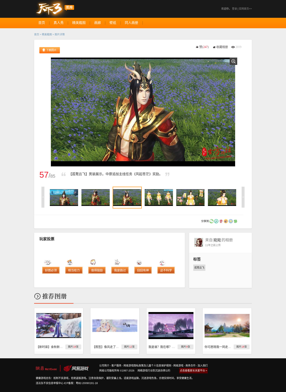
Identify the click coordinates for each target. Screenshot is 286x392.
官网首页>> (245, 8)
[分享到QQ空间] (231, 221)
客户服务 (116, 365)
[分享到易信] (216, 221)
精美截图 (47, 34)
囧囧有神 (143, 270)
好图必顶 (51, 270)
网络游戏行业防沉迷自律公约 (154, 370)
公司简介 (104, 365)
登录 (234, 8)
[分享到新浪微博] (226, 221)
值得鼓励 (97, 270)
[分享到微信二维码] (211, 221)
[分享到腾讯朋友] (235, 221)
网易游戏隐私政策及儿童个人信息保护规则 (147, 365)
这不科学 (166, 270)
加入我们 (203, 365)
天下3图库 (54, 9)
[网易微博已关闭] (221, 221)
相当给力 (74, 270)
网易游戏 (178, 365)
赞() (204, 47)
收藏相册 (222, 47)
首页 (36, 34)
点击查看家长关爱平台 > (193, 370)
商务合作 (191, 365)
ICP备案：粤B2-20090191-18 (81, 383)
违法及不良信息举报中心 (49, 383)
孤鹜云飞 (199, 267)
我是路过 (120, 270)
